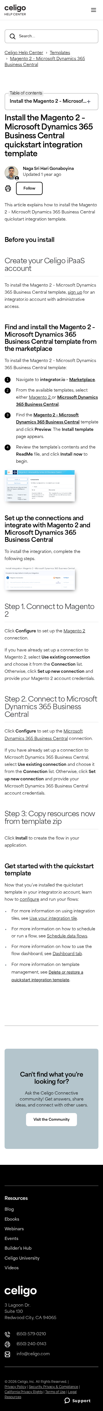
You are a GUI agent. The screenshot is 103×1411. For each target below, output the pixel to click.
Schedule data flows (67, 936)
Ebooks (12, 1219)
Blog (9, 1210)
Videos (12, 1268)
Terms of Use (55, 1392)
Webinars (14, 1229)
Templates (60, 53)
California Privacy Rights (24, 1392)
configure (29, 900)
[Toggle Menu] (93, 10)
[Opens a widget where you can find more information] (77, 1401)
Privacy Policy (15, 1387)
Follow (29, 188)
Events (11, 1239)
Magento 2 (40, 398)
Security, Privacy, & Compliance (53, 1387)
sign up (75, 293)
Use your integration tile (53, 919)
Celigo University (22, 1258)
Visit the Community (51, 1120)
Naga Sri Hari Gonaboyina (48, 169)
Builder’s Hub (18, 1249)
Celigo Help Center (24, 53)
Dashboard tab (67, 954)
